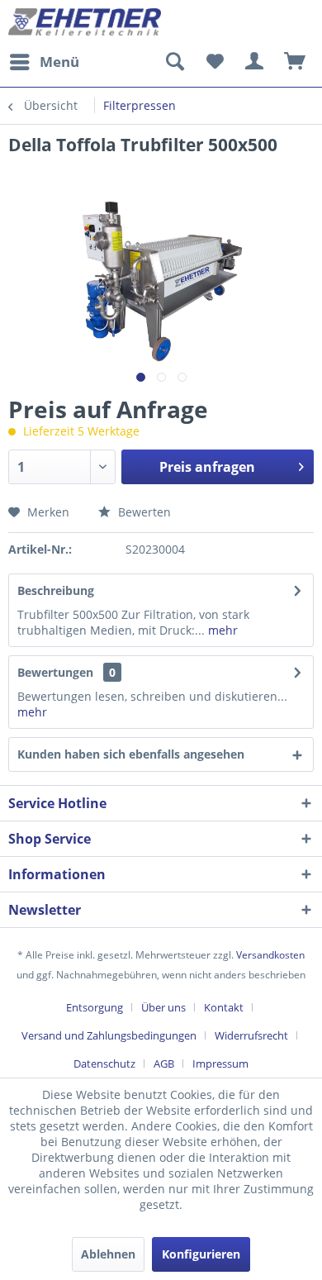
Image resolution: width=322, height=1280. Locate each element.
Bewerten (143, 512)
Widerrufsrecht (251, 1035)
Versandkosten (270, 955)
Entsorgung (94, 1007)
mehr (221, 630)
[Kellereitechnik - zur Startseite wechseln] (84, 22)
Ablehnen (108, 1254)
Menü (59, 61)
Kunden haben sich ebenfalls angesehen (130, 754)
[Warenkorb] (295, 62)
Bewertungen (55, 672)
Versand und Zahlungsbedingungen (109, 1035)
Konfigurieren (201, 1254)
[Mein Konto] (255, 62)
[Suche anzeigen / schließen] (174, 62)
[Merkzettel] (214, 62)
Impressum (220, 1063)
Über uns (163, 1007)
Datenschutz (104, 1063)
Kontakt (224, 1007)
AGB (164, 1063)
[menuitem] (44, 62)
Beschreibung (55, 590)
